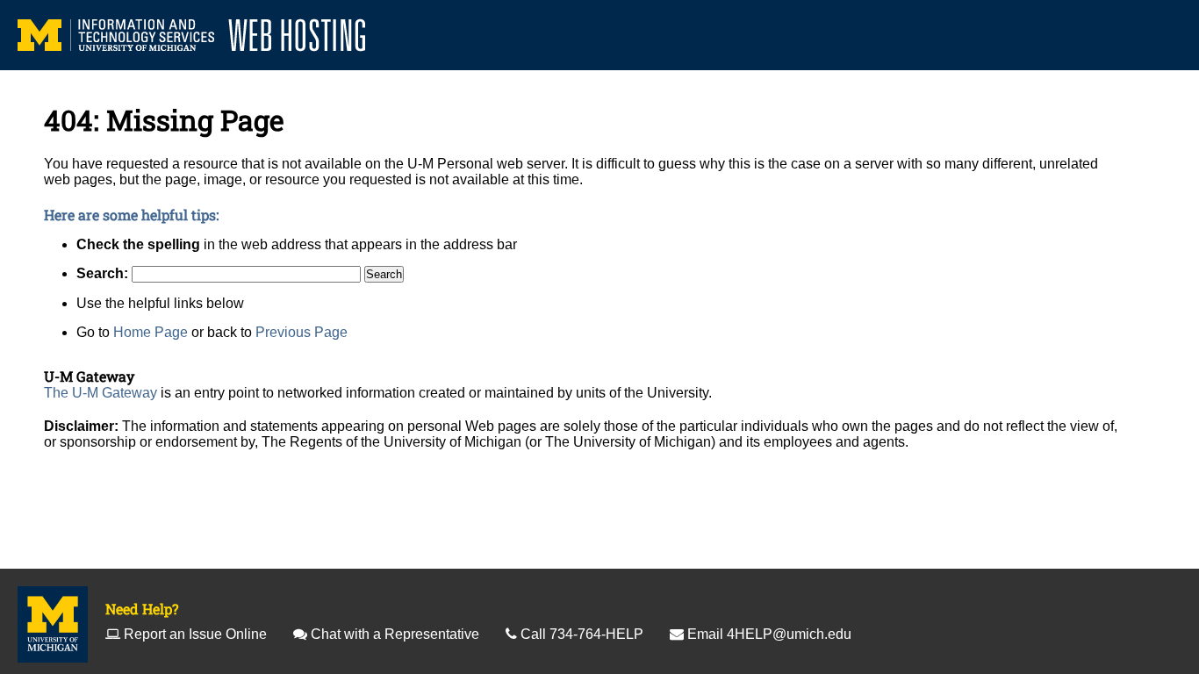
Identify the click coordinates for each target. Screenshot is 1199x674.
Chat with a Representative (395, 634)
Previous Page (301, 332)
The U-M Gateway (100, 392)
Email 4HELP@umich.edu (769, 634)
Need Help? (141, 608)
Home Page (150, 332)
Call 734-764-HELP (582, 634)
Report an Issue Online (195, 634)
